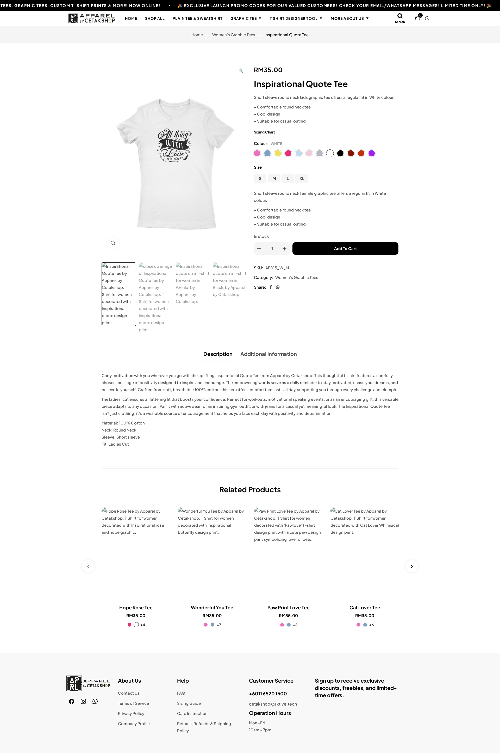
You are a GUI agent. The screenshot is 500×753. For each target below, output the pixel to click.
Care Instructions (193, 713)
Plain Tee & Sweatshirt (198, 18)
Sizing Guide (189, 703)
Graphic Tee (243, 18)
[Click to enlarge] (113, 243)
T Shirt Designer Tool (294, 18)
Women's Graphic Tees (233, 34)
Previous (88, 566)
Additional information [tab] (268, 353)
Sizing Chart (264, 132)
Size (258, 167)
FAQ (181, 692)
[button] (241, 70)
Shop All (155, 18)
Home (131, 18)
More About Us (347, 18)
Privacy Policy (131, 713)
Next (411, 566)
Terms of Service (133, 703)
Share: (260, 286)
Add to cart (345, 248)
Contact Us (129, 692)
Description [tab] (218, 353)
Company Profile (134, 723)
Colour (260, 143)
